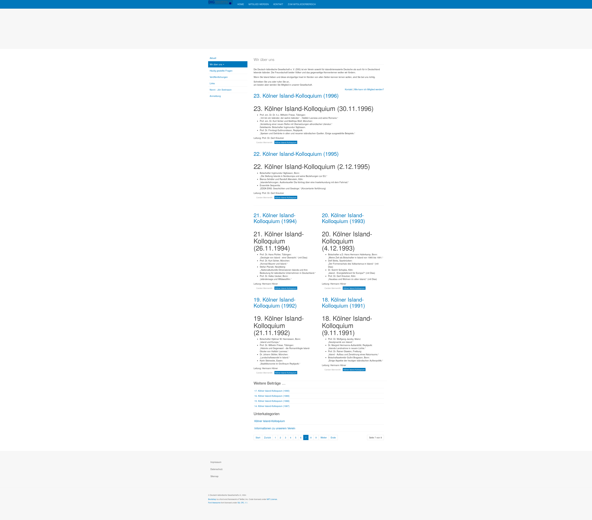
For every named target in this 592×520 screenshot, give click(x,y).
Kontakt (278, 4)
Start (258, 437)
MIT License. (272, 499)
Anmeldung (215, 95)
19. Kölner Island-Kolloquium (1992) (275, 302)
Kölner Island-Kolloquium (269, 421)
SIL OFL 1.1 (242, 502)
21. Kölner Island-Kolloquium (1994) (275, 218)
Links (212, 83)
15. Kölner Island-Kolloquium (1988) (272, 400)
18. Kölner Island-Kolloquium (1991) (343, 302)
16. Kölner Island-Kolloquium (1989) (272, 395)
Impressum (215, 462)
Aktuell (213, 58)
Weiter (324, 437)
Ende (333, 437)
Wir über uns (216, 64)
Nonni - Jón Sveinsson (221, 89)
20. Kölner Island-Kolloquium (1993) (343, 218)
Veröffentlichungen (219, 77)
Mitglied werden (259, 4)
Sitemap (214, 476)
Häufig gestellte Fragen (221, 70)
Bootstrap (212, 499)
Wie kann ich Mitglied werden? (369, 89)
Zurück (267, 437)
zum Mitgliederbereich (302, 4)
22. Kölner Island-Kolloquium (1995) (296, 153)
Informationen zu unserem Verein (274, 428)
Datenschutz (216, 469)
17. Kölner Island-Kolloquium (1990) (272, 390)
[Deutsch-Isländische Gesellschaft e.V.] (220, 2)
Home (240, 4)
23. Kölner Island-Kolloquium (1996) (296, 95)
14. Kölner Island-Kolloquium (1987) (272, 406)
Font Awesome (214, 502)
